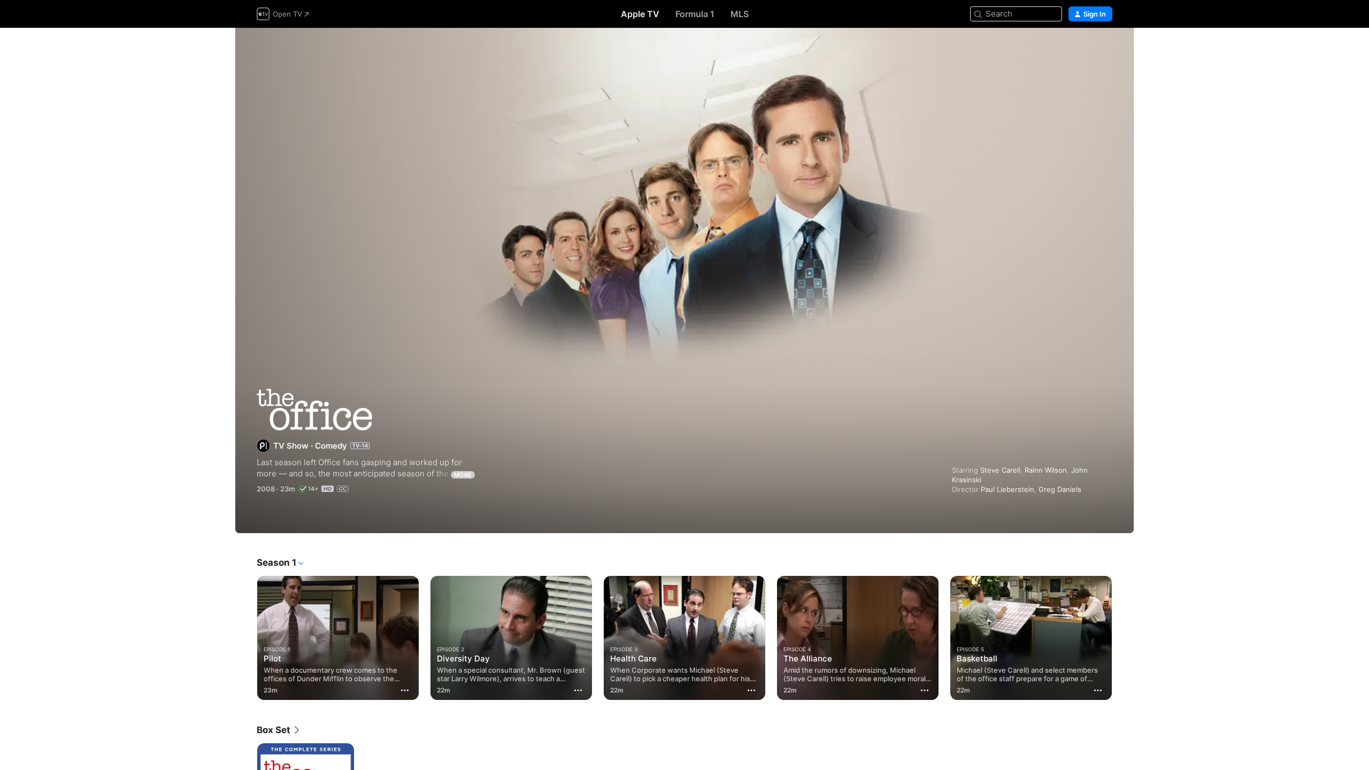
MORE (463, 475)
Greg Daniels (1060, 489)
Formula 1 (694, 14)
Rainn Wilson (1046, 470)
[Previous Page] (246, 638)
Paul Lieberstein (1007, 489)
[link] (279, 730)
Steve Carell (1000, 470)
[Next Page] (1123, 638)
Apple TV (640, 14)
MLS (739, 14)
